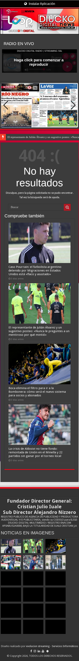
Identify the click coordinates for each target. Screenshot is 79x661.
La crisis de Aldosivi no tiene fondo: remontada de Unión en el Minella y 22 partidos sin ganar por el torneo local (35, 452)
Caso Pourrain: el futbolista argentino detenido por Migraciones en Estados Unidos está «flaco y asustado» (35, 270)
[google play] (47, 651)
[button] (73, 105)
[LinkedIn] (39, 651)
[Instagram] (34, 651)
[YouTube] (43, 651)
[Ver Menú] (5, 18)
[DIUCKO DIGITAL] (39, 21)
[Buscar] (67, 207)
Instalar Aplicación (41, 3)
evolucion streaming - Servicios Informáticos (52, 646)
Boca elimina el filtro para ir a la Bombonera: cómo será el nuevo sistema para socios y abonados (37, 391)
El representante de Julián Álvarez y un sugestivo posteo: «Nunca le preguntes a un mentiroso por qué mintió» (39, 331)
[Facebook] (31, 651)
